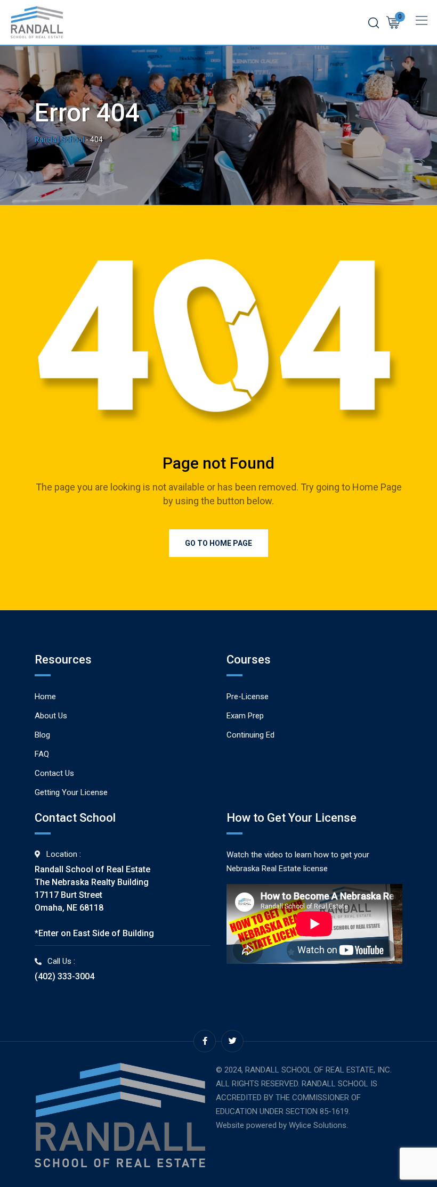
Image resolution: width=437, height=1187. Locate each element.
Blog (42, 735)
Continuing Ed (250, 735)
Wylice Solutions (317, 1125)
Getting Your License (71, 792)
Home (45, 696)
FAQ (42, 754)
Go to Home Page (218, 543)
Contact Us (54, 773)
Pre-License (247, 696)
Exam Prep (245, 716)
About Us (51, 716)
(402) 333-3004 (64, 976)
